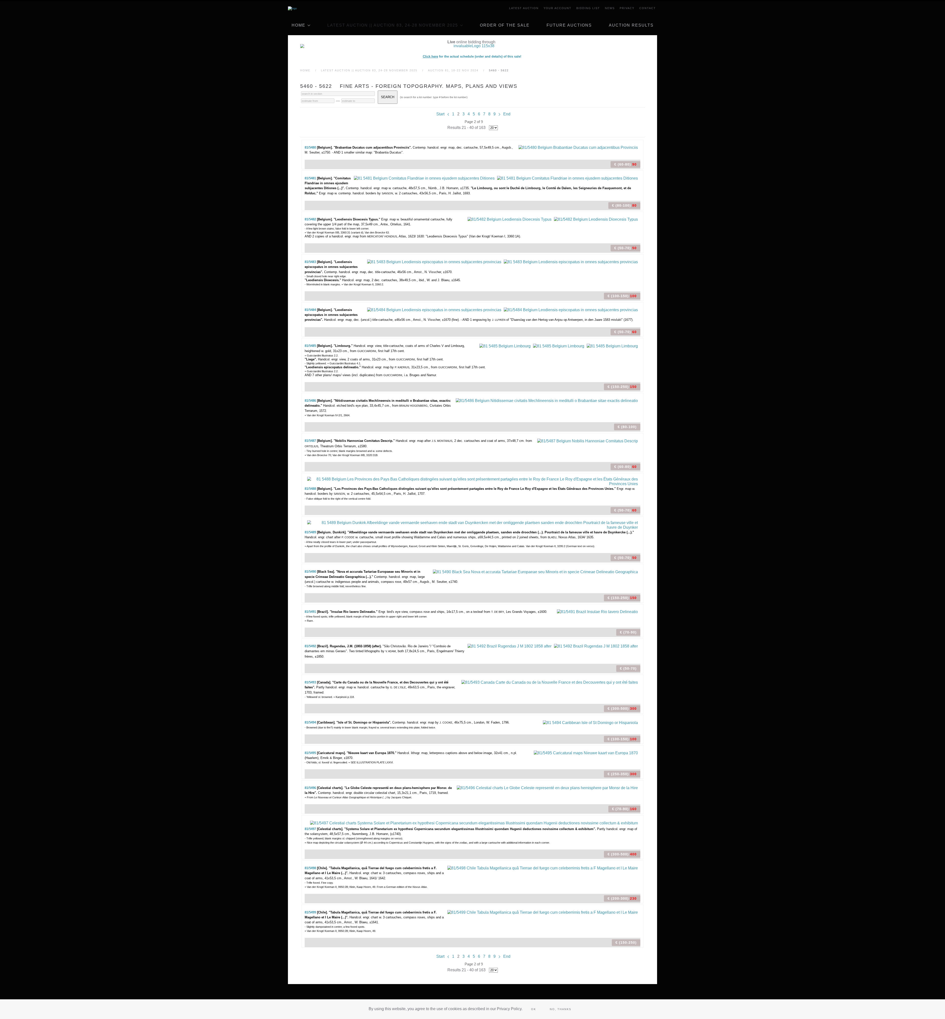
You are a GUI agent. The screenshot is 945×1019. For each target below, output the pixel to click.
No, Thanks (560, 1009)
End (506, 114)
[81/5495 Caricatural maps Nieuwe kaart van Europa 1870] (586, 753)
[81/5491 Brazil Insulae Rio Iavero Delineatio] (597, 611)
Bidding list (588, 8)
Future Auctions (569, 25)
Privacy (627, 8)
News (610, 8)
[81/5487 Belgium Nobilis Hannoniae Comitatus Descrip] (587, 440)
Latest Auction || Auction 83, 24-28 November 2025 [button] (392, 25)
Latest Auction (524, 8)
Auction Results (631, 25)
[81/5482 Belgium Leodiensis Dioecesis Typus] (509, 219)
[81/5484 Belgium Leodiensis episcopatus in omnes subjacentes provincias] (434, 310)
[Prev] (448, 114)
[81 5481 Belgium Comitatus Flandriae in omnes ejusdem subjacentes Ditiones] (424, 178)
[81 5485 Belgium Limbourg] (505, 345)
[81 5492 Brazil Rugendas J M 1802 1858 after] (509, 646)
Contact (647, 8)
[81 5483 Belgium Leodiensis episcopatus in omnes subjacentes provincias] (434, 262)
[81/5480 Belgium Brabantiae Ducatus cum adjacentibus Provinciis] (578, 147)
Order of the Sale (505, 25)
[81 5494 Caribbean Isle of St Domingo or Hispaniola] (590, 722)
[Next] (499, 114)
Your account (557, 8)
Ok (533, 1009)
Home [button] (298, 25)
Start (440, 114)
